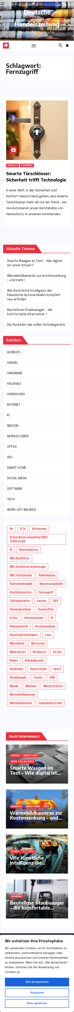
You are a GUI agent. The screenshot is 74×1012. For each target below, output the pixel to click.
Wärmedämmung (21, 703)
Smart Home (38, 669)
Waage (14, 686)
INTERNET (14, 405)
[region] (37, 973)
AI (11, 550)
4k (11, 529)
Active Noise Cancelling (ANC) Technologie (29, 539)
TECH (11, 499)
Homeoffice (46, 609)
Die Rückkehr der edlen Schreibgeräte (36, 325)
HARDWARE (27, 165)
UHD (52, 677)
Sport (57, 669)
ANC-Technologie (21, 575)
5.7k (22, 529)
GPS (55, 601)
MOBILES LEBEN (18, 436)
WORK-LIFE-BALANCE (21, 510)
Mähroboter (18, 652)
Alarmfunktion (28, 550)
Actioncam (39, 529)
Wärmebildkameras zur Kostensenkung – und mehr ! (36, 818)
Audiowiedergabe (21, 584)
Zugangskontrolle (50, 703)
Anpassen (37, 992)
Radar (14, 660)
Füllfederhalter (20, 601)
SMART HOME (16, 468)
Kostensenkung (45, 626)
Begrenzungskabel (51, 584)
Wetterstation (53, 686)
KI (8, 415)
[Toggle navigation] (33, 45)
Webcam (31, 686)
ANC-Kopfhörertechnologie (28, 567)
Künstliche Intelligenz (24, 635)
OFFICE (12, 447)
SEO (10, 457)
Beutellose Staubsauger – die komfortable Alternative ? (37, 908)
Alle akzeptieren (37, 982)
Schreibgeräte (34, 660)
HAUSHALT (14, 384)
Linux (48, 635)
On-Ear (57, 652)
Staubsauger (18, 677)
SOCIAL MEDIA (17, 478)
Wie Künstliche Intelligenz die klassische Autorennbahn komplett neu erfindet (34, 295)
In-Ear (14, 618)
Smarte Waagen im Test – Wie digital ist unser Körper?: (33, 773)
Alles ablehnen (37, 1003)
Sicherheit (16, 669)
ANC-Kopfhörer (20, 558)
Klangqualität (19, 626)
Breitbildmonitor (21, 592)
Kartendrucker (34, 618)
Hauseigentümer (20, 609)
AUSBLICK (12, 165)
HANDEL (12, 363)
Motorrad (37, 643)
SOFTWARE (14, 489)
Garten (41, 601)
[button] (60, 45)
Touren (38, 677)
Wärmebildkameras (22, 694)
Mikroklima (17, 643)
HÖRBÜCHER (16, 394)
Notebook (39, 652)
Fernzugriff (46, 592)
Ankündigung (47, 575)
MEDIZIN (12, 426)
